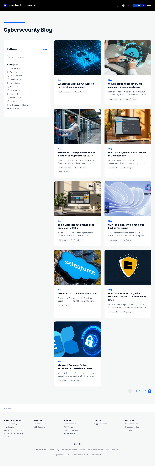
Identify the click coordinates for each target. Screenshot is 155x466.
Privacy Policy (41, 450)
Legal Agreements (112, 450)
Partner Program (70, 424)
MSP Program (69, 427)
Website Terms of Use (94, 450)
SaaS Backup (15, 108)
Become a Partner (71, 430)
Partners (13, 101)
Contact (82, 450)
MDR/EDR (14, 87)
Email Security (16, 76)
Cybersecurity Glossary (19, 105)
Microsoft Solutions (41, 424)
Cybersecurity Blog (132, 427)
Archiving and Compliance (13, 433)
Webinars (128, 430)
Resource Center (131, 424)
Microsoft (14, 94)
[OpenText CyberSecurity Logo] (21, 5)
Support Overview (101, 424)
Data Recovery (16, 83)
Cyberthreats (15, 79)
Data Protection (16, 72)
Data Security (15, 90)
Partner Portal (69, 433)
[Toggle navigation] (149, 5)
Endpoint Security (10, 424)
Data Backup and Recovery (14, 430)
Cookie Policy (54, 450)
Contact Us (139, 5)
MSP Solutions (39, 427)
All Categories (15, 68)
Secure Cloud (15, 97)
